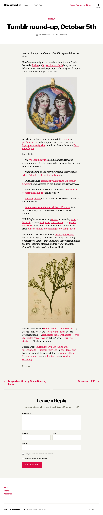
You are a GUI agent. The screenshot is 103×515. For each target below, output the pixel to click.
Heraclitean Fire (12, 5)
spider (54, 219)
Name (25, 433)
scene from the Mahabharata (56, 335)
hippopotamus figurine (33, 145)
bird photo (45, 222)
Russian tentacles (31, 356)
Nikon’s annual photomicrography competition (51, 228)
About (72, 5)
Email (55, 433)
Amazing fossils (33, 198)
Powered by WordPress (36, 509)
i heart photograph (64, 234)
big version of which (52, 65)
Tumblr (79, 5)
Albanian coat (52, 356)
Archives (87, 5)
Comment (26, 414)
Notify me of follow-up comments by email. (39, 454)
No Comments (61, 35)
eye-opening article (38, 160)
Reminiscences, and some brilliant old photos (47, 207)
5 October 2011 (44, 35)
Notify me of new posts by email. (36, 458)
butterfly (26, 222)
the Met (35, 65)
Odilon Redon (50, 328)
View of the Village (56, 331)
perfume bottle (29, 142)
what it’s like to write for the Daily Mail (41, 175)
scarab (67, 139)
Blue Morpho (67, 328)
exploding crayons (47, 350)
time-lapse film (68, 350)
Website (25, 443)
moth (73, 219)
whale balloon (67, 353)
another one (57, 222)
